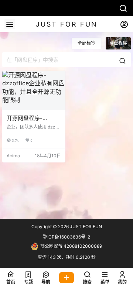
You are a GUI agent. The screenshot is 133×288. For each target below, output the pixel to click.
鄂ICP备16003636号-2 (66, 237)
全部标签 (86, 43)
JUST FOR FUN (85, 226)
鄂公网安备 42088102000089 (71, 246)
